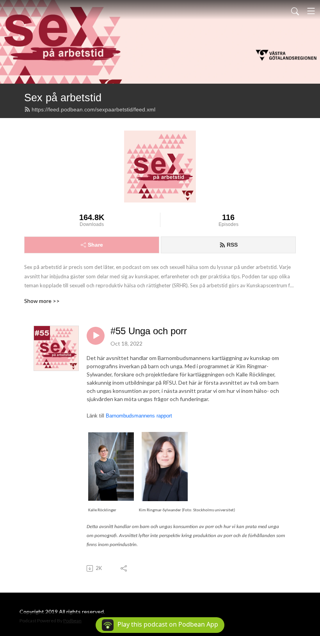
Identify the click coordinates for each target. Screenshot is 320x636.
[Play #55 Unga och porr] (96, 336)
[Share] (124, 568)
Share (95, 245)
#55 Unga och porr (148, 331)
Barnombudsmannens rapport (139, 416)
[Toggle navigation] (311, 11)
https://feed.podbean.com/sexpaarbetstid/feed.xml (93, 109)
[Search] (295, 11)
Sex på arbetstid (62, 97)
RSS (232, 245)
